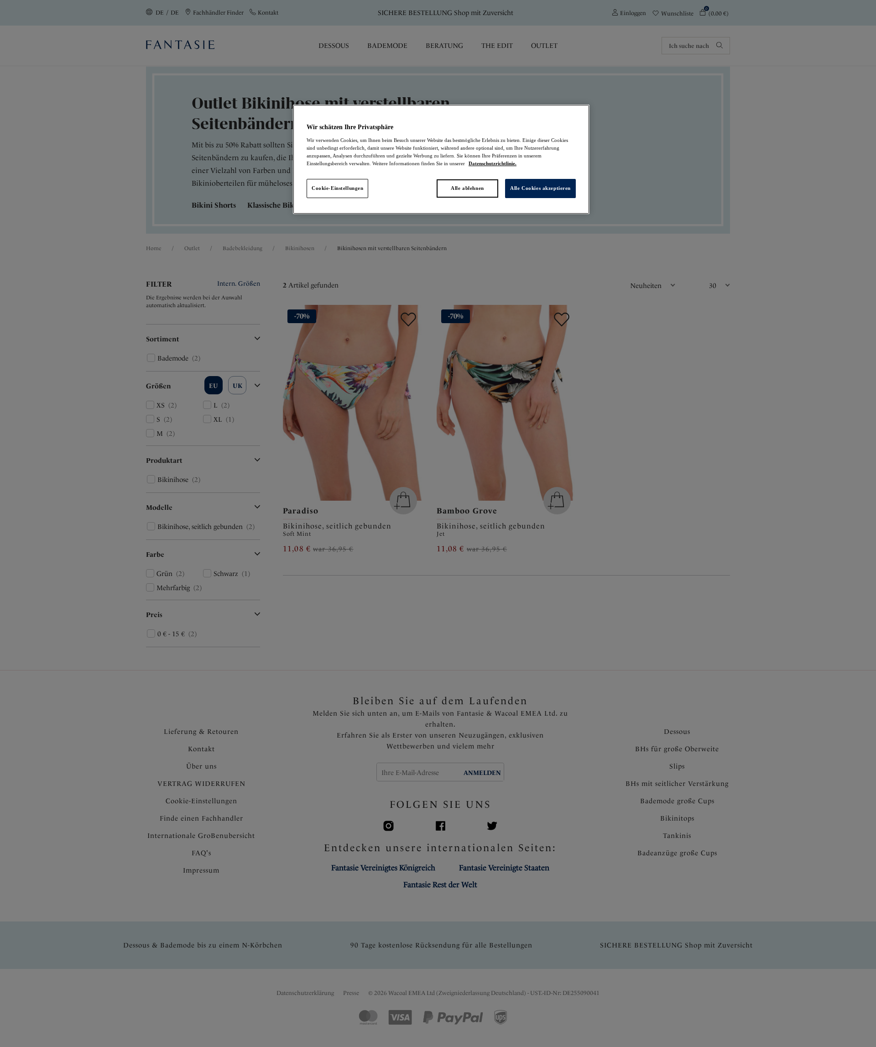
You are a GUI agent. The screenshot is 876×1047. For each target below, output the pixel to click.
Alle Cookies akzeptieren (540, 188)
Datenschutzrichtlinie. (492, 163)
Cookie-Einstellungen (337, 188)
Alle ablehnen (467, 188)
